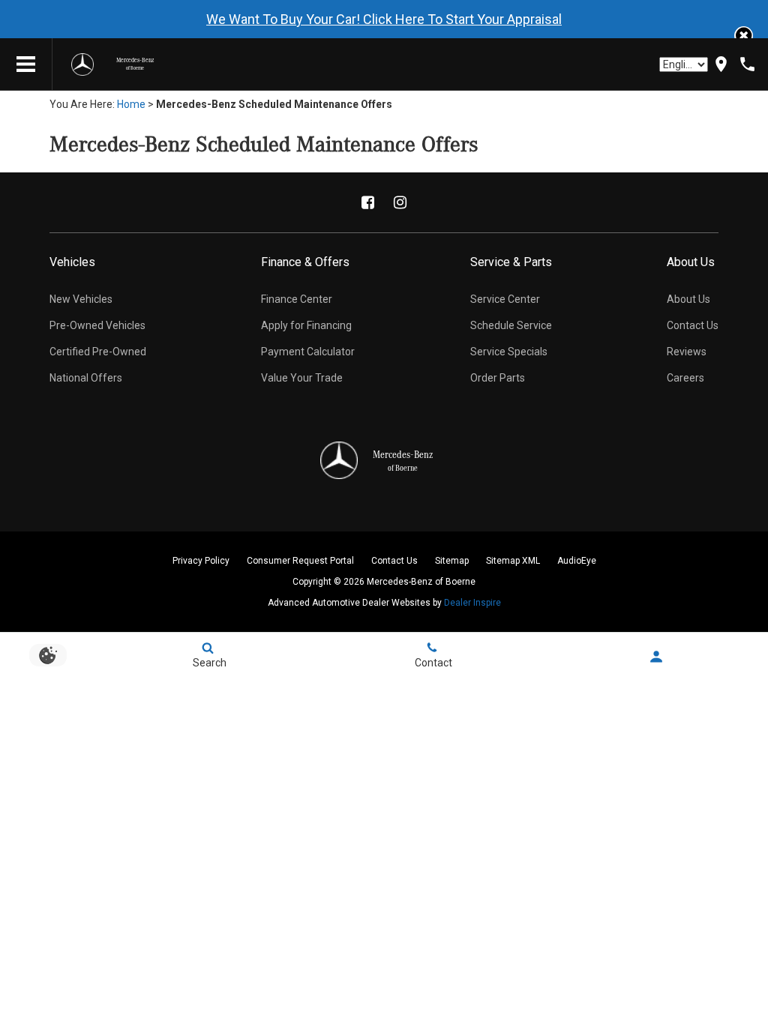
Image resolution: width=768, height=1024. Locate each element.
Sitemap (452, 560)
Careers (685, 378)
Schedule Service (511, 325)
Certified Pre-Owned (98, 352)
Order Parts (497, 378)
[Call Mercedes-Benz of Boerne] (747, 64)
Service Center (505, 299)
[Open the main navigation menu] (26, 64)
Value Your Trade (302, 378)
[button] (743, 35)
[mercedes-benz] (82, 64)
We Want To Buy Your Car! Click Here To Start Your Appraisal (384, 19)
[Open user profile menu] (656, 656)
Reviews (686, 352)
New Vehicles (81, 299)
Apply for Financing (306, 325)
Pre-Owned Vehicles (98, 325)
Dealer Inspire (472, 602)
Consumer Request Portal (300, 560)
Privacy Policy (201, 560)
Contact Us (692, 325)
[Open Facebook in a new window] (368, 202)
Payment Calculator (308, 352)
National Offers (86, 378)
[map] (721, 64)
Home (131, 104)
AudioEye (576, 560)
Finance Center (296, 299)
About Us (688, 299)
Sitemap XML (513, 560)
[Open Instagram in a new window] (400, 202)
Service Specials (509, 352)
